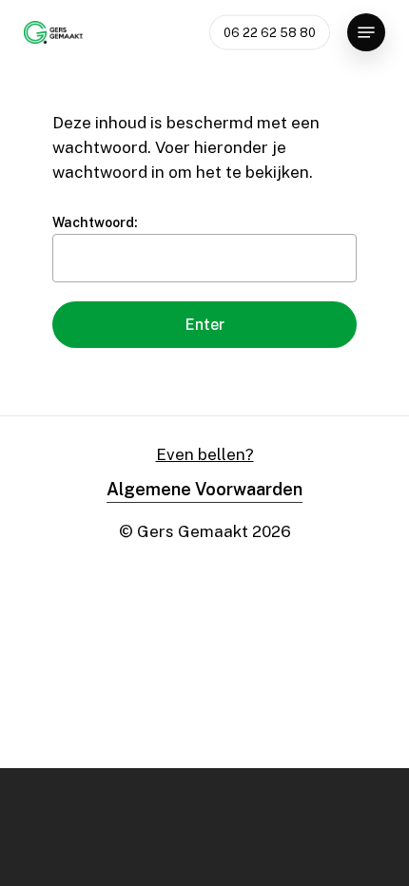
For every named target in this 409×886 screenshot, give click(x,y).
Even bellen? (205, 454)
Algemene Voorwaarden (204, 489)
